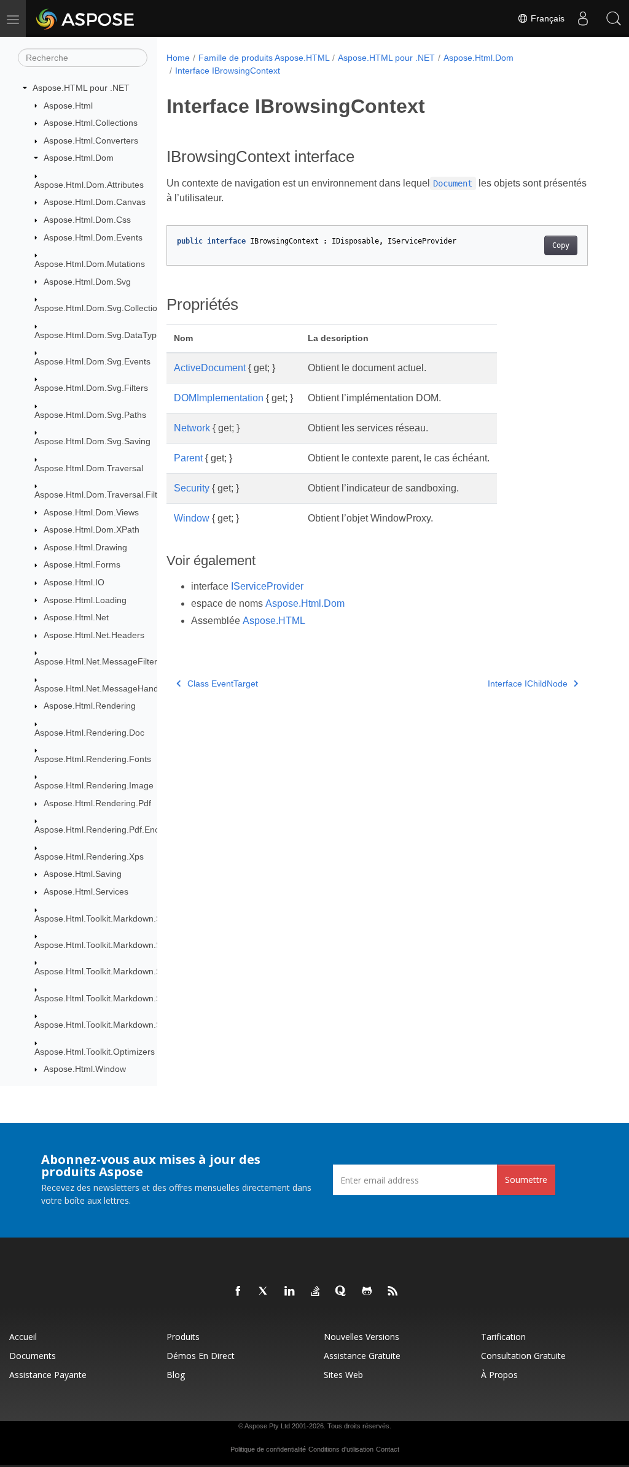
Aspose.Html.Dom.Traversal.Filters (102, 494)
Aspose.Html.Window (85, 1069)
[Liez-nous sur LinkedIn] (290, 1292)
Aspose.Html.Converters (91, 140)
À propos (499, 1374)
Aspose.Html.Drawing (85, 547)
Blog (175, 1374)
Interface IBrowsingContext (227, 70)
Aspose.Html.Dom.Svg (87, 282)
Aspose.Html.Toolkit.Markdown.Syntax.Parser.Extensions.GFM (155, 998)
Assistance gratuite (362, 1355)
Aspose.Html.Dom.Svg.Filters (91, 388)
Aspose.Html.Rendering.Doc (89, 732)
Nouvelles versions (361, 1336)
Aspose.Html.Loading (85, 600)
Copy (560, 245)
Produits (183, 1336)
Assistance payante (48, 1374)
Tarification (503, 1336)
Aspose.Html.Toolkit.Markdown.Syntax (108, 918)
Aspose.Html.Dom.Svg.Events (92, 361)
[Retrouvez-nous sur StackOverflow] (316, 1292)
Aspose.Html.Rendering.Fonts (92, 759)
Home (178, 58)
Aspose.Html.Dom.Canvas (95, 202)
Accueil (23, 1336)
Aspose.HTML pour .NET (81, 88)
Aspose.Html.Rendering (90, 705)
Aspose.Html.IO (74, 582)
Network (192, 428)
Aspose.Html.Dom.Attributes (89, 185)
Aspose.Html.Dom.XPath (91, 529)
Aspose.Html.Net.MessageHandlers (103, 688)
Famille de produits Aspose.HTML (264, 58)
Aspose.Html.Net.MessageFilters (98, 661)
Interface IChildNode (528, 683)
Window (191, 518)
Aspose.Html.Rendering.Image (94, 785)
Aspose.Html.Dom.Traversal (88, 468)
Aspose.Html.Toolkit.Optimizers (94, 1052)
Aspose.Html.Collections (91, 123)
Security (191, 488)
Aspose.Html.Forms (82, 564)
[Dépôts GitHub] (367, 1292)
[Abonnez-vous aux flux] (393, 1292)
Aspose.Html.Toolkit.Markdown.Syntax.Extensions (130, 945)
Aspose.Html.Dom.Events (93, 237)
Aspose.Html (68, 105)
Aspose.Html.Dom (79, 158)
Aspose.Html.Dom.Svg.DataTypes (100, 335)
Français (546, 18)
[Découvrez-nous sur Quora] (342, 1292)
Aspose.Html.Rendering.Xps (89, 856)
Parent (188, 458)
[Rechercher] (613, 18)
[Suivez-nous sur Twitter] (264, 1292)
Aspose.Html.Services (86, 891)
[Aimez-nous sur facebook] (238, 1292)
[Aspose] (85, 18)
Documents (32, 1355)
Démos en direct (200, 1355)
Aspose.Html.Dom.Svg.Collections (100, 308)
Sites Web (343, 1374)
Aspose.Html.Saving (83, 874)
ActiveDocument (210, 368)
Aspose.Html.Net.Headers (94, 635)
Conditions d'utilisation (340, 1449)
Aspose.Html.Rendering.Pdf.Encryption (110, 829)
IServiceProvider (267, 586)
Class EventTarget (222, 683)
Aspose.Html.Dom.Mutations (89, 264)
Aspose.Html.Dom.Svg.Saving (92, 441)
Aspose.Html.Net (76, 617)
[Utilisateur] (583, 18)
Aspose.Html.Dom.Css (87, 220)
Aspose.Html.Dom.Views (91, 512)
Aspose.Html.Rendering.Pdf (97, 803)
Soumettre (526, 1179)
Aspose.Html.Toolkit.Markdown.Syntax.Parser (122, 971)
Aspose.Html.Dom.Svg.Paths (90, 415)
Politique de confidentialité (268, 1449)
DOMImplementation (219, 398)
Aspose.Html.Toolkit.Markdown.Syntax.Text (117, 1025)
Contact (387, 1449)
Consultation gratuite (523, 1355)
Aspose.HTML (274, 620)
